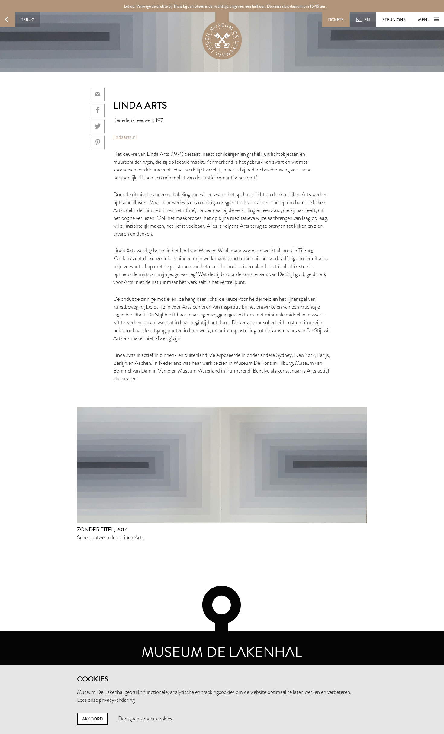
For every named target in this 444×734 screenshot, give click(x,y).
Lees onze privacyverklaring (106, 700)
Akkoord (92, 719)
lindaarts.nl (125, 137)
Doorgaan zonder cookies (145, 719)
